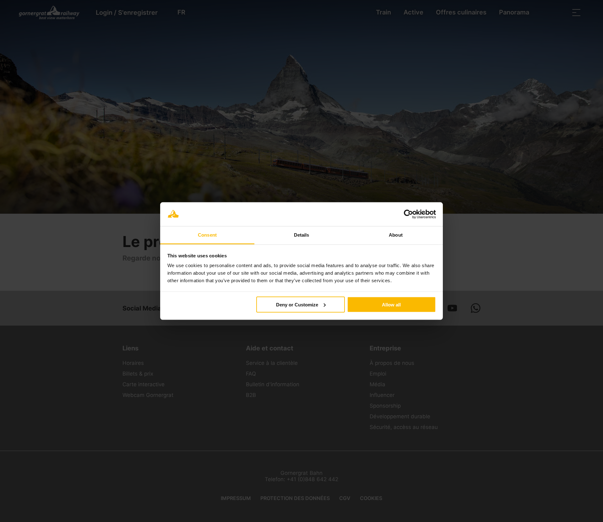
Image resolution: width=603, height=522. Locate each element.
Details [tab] (301, 235)
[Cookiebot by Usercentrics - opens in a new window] (408, 214)
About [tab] (396, 235)
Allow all (391, 304)
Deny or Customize (297, 304)
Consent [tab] (207, 235)
